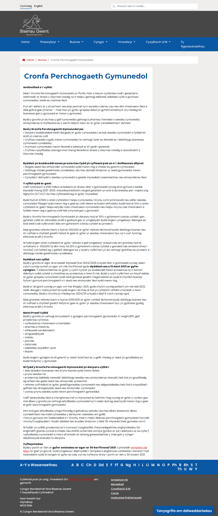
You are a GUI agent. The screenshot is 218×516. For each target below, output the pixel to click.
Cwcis (115, 493)
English (38, 6)
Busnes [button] (75, 42)
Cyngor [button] (99, 42)
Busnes (42, 60)
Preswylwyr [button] (48, 42)
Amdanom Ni (119, 480)
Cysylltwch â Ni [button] (157, 42)
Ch (88, 464)
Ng (128, 464)
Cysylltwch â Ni (120, 489)
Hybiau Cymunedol (81, 479)
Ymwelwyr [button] (125, 42)
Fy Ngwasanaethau (193, 44)
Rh (186, 464)
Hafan (25, 42)
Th (179, 469)
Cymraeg (26, 6)
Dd (101, 464)
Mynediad (117, 484)
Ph (174, 464)
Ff (116, 464)
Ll (147, 464)
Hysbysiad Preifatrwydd (126, 498)
